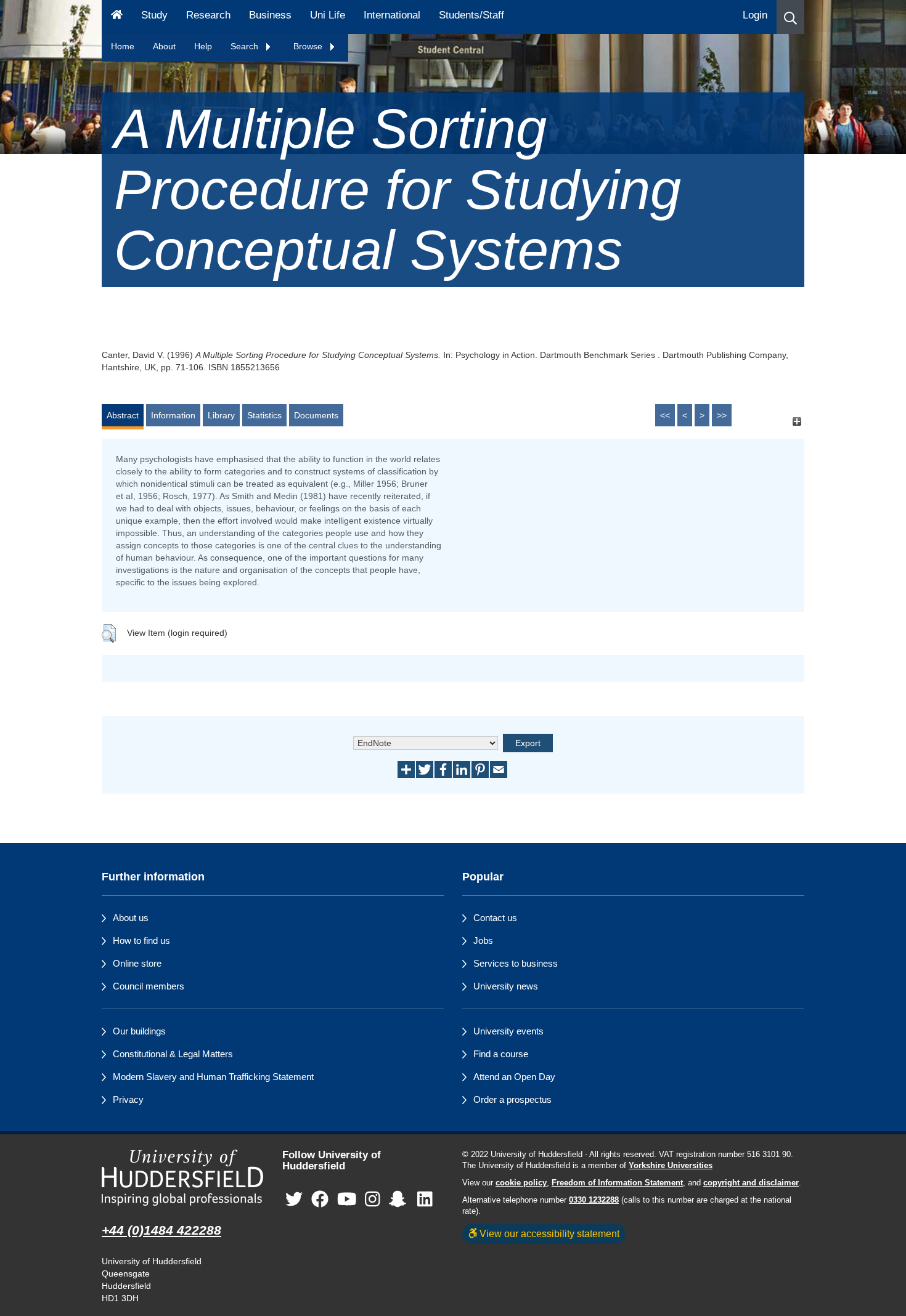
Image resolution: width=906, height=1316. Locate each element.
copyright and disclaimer (751, 1183)
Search (246, 46)
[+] (796, 421)
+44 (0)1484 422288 (161, 1230)
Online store (137, 963)
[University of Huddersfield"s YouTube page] (347, 1199)
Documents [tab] (316, 415)
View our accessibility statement (548, 1233)
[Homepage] (117, 17)
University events (508, 1031)
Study (154, 15)
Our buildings (139, 1031)
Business (270, 15)
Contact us (495, 917)
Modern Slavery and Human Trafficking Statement (213, 1076)
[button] (790, 17)
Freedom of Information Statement (617, 1183)
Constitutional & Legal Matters (173, 1054)
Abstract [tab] (123, 415)
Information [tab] (173, 415)
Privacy (128, 1099)
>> (722, 415)
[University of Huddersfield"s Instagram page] (372, 1199)
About (164, 46)
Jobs (483, 940)
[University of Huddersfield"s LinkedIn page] (425, 1199)
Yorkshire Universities (670, 1165)
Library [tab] (221, 415)
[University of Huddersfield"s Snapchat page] (400, 1199)
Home (122, 46)
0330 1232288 (594, 1200)
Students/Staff (471, 15)
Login (755, 15)
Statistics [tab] (264, 415)
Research (208, 15)
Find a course (500, 1054)
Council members (148, 986)
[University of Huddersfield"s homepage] (183, 1178)
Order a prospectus (512, 1099)
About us (131, 917)
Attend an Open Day (514, 1076)
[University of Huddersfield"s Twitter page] (294, 1199)
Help (203, 46)
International (392, 15)
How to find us (141, 940)
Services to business (515, 963)
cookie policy (521, 1183)
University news (505, 986)
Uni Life (327, 15)
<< (665, 415)
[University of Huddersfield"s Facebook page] (320, 1199)
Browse (309, 46)
